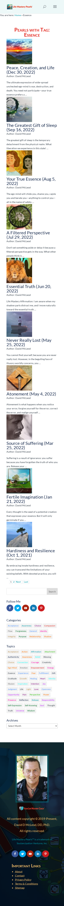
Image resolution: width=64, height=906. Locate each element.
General (33, 631)
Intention (35, 683)
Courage (35, 662)
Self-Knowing (31, 705)
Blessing (47, 657)
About (19, 871)
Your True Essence (23, 179)
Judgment (12, 689)
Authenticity (13, 657)
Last (26, 582)
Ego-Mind (12, 667)
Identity (43, 631)
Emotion (24, 667)
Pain (24, 694)
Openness (46, 689)
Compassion (49, 625)
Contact (20, 875)
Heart (42, 678)
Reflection (24, 700)
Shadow (47, 636)
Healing (33, 678)
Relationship (35, 636)
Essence (11, 673)
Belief (37, 657)
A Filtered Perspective (28, 232)
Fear (34, 673)
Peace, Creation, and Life (30, 67)
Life (21, 689)
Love (36, 689)
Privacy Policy (23, 879)
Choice (38, 625)
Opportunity (13, 694)
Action (25, 651)
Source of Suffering (24, 443)
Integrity (12, 636)
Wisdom (31, 710)
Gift (53, 673)
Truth (10, 710)
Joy (44, 683)
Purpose (22, 636)
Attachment (50, 651)
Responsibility (48, 700)
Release (35, 700)
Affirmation (36, 651)
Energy (50, 667)
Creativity (46, 662)
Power (46, 694)
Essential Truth (20, 286)
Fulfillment (44, 673)
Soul (42, 705)
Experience (23, 673)
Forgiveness (21, 631)
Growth (23, 678)
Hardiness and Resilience (30, 550)
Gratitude (12, 678)
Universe (20, 710)
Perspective (35, 694)
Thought (51, 705)
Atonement (17, 393)
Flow (10, 631)
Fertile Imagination (24, 497)
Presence (12, 700)
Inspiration (23, 683)
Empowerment (37, 667)
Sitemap (20, 887)
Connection (22, 662)
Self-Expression (15, 705)
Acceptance (13, 625)
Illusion (11, 683)
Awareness (26, 625)
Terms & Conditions (26, 883)
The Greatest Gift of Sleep (31, 125)
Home (18, 15)
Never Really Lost (23, 340)
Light (28, 689)
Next (18, 582)
